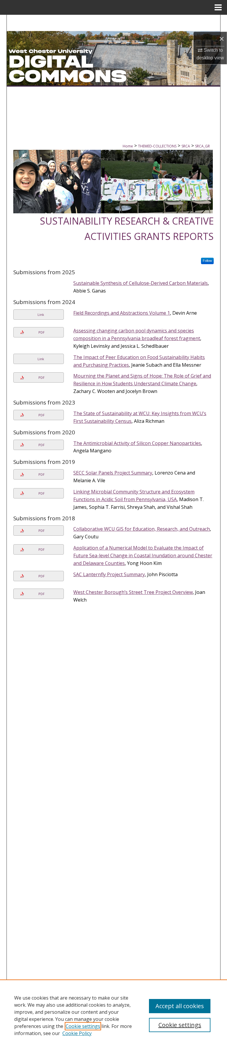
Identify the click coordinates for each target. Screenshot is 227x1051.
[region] (113, 1015)
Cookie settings (83, 1026)
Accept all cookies (179, 1006)
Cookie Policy (77, 1033)
